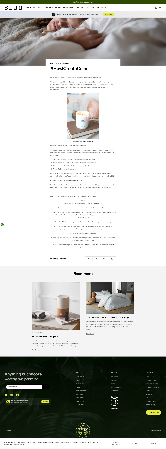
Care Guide (150, 377)
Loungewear (80, 7)
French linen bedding (68, 185)
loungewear (105, 185)
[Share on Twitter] (96, 259)
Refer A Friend (151, 380)
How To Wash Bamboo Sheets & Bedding (107, 317)
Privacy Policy (20, 444)
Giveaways (65, 63)
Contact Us (154, 412)
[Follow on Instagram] (12, 395)
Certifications (115, 390)
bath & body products (61, 187)
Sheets (40, 7)
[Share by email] (112, 259)
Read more (36, 350)
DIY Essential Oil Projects (45, 336)
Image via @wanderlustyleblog (83, 141)
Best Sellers (30, 7)
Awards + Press (116, 387)
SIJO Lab (114, 380)
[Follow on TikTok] (17, 395)
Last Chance (80, 397)
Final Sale (90, 7)
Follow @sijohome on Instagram (64, 169)
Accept (134, 443)
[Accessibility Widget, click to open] (2, 224)
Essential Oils (37, 333)
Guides (113, 384)
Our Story (114, 377)
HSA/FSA (149, 390)
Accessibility (150, 404)
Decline (153, 443)
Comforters (49, 7)
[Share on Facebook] (89, 259)
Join (45, 387)
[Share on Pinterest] (104, 259)
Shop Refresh (101, 7)
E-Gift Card (80, 404)
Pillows (58, 7)
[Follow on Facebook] (6, 395)
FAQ (147, 397)
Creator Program (152, 384)
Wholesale (149, 394)
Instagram (107, 152)
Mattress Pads (68, 7)
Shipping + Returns (152, 387)
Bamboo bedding (93, 185)
